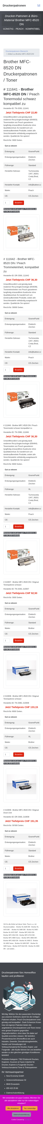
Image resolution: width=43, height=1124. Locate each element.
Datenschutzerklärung (15, 1093)
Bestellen (18, 203)
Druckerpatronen (14, 5)
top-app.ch (28, 1119)
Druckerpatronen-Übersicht (17, 51)
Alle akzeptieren (13, 1108)
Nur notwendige (30, 1108)
